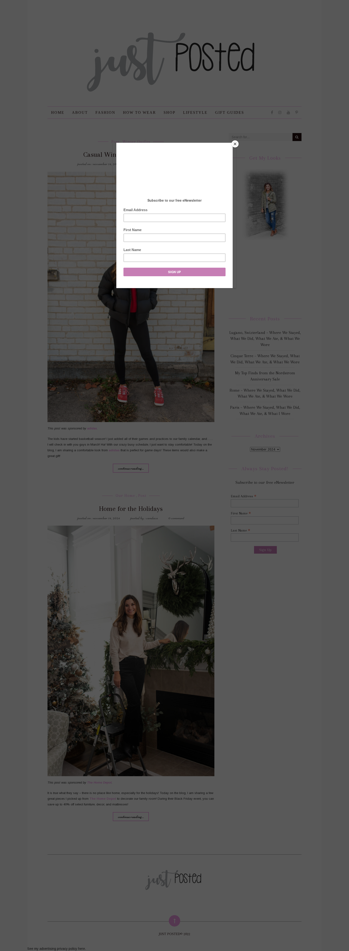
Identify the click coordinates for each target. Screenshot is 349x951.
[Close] (235, 143)
